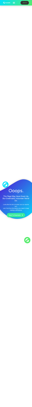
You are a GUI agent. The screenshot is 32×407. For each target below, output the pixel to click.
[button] (14, 3)
